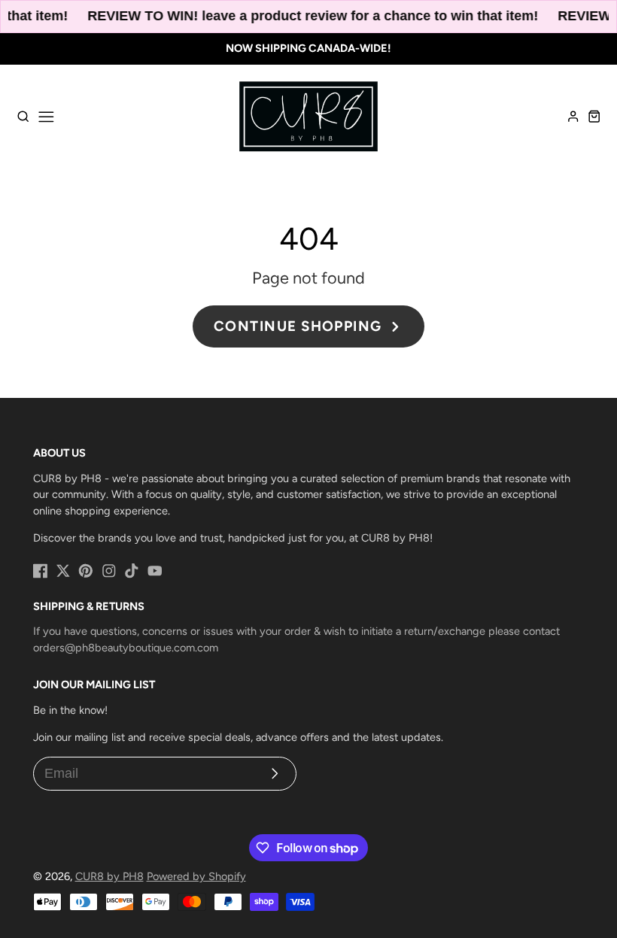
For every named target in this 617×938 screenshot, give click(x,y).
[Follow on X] (63, 570)
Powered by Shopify (196, 876)
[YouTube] (155, 570)
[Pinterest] (85, 570)
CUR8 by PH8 (109, 876)
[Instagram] (109, 570)
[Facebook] (40, 570)
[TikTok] (131, 570)
